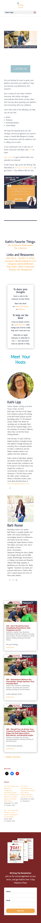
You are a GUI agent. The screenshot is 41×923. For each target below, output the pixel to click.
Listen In (20, 68)
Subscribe (20, 911)
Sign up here (8, 157)
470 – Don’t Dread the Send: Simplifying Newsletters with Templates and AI (18, 628)
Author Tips (18, 632)
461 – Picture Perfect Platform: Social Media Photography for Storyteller (11, 813)
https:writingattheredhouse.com (18, 484)
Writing (14, 638)
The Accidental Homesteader (20, 245)
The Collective (20, 248)
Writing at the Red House (24, 168)
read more (10, 647)
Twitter (17, 306)
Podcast (24, 634)
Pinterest (21, 309)
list (16, 341)
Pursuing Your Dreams (21, 688)
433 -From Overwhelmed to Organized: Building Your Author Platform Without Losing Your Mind (27, 791)
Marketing (9, 634)
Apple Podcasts (19, 325)
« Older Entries (12, 756)
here (30, 150)
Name (8, 891)
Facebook (24, 306)
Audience (9, 632)
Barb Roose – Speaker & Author (20, 258)
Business (26, 632)
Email (8, 900)
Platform (17, 634)
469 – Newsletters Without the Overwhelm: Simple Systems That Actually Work (20, 681)
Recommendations (22, 636)
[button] (20, 261)
